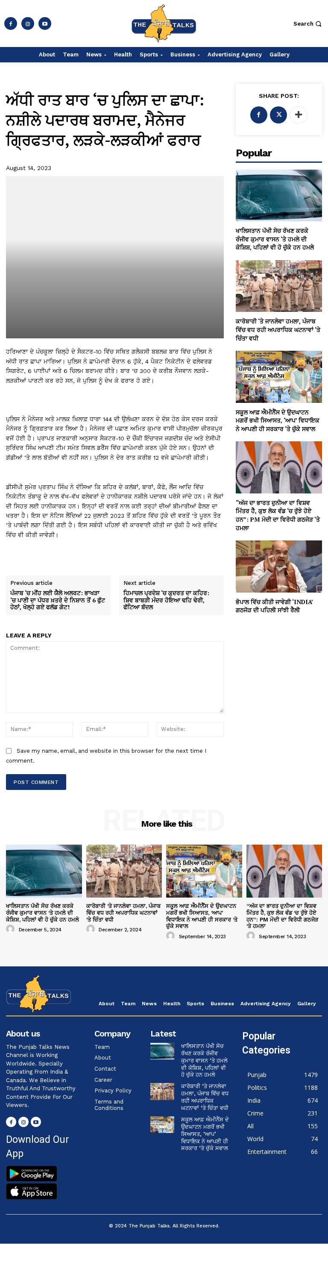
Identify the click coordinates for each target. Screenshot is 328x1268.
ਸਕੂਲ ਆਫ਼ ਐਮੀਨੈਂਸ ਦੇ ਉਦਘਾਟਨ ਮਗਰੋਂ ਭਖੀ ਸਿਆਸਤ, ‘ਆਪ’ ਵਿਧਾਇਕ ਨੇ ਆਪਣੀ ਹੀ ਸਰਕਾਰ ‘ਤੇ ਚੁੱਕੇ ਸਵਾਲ (277, 420)
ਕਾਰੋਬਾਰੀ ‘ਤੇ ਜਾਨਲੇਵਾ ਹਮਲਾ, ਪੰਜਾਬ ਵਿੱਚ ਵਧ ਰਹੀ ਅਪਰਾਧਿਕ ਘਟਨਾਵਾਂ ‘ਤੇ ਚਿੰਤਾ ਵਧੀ (278, 329)
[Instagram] (27, 23)
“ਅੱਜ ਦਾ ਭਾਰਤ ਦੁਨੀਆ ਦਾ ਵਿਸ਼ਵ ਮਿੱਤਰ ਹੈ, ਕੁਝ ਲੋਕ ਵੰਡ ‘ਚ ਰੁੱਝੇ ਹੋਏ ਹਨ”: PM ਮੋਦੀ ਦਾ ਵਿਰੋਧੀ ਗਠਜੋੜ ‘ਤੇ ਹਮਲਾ (278, 515)
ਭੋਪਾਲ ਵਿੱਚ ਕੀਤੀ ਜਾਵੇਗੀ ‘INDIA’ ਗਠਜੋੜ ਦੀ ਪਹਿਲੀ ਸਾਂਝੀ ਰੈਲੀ (274, 606)
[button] (308, 23)
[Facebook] (10, 23)
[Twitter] (278, 114)
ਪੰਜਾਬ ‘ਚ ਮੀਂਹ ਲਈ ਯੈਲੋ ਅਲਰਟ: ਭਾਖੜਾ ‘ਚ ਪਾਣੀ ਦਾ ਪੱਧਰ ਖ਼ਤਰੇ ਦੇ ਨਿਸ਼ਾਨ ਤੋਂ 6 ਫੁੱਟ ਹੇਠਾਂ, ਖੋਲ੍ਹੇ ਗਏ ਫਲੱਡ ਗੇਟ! (57, 600)
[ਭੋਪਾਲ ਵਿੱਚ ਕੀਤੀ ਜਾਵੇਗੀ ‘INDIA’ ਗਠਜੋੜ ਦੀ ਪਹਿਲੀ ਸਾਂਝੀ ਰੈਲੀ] (279, 566)
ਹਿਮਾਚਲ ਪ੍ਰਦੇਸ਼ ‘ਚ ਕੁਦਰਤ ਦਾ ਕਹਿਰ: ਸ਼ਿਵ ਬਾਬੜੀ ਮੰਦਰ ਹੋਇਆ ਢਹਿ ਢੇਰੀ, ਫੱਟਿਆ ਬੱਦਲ (166, 600)
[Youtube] (44, 23)
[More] (299, 114)
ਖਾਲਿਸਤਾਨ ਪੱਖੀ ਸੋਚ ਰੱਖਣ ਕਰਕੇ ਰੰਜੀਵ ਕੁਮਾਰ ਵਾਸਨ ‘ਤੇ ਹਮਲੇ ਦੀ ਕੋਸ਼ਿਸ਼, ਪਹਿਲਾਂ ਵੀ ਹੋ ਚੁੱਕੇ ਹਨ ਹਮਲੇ (275, 238)
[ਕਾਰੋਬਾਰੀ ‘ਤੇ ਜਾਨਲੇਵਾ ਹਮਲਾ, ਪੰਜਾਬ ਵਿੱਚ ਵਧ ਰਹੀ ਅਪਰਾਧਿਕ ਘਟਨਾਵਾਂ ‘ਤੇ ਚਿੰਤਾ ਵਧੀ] (279, 286)
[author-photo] (11, 929)
